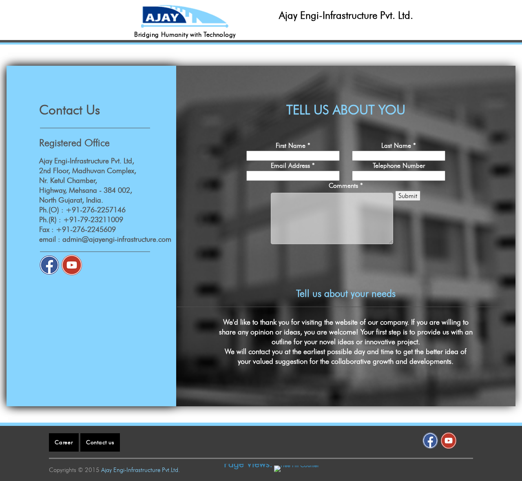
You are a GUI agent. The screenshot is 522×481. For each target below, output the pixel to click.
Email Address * (293, 165)
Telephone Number (399, 165)
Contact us (100, 442)
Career (64, 442)
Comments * (346, 185)
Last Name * (398, 145)
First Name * (293, 145)
